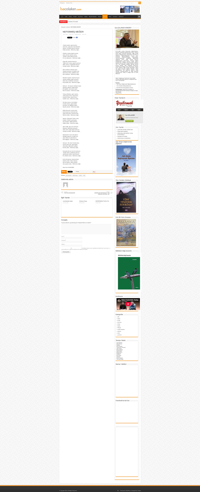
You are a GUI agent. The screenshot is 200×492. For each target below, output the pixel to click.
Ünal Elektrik (119, 342)
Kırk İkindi (118, 355)
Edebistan (118, 353)
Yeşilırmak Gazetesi (121, 347)
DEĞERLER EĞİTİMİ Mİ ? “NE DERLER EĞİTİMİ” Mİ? (102, 193)
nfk (84, 175)
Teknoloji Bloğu (119, 359)
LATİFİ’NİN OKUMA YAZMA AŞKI (125, 129)
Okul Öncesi (119, 344)
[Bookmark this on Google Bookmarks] (77, 37)
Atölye (70, 16)
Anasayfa (63, 27)
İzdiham (118, 356)
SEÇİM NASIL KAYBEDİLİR (74, 21)
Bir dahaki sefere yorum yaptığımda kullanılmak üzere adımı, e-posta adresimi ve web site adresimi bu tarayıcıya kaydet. (85, 249)
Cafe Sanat (119, 348)
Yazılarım (115, 16)
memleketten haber (68, 201)
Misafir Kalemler (92, 16)
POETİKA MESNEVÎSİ (69, 192)
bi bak (118, 320)
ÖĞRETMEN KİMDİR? (122, 131)
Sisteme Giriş (69, 3)
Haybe (85, 16)
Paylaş (77, 171)
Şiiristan (105, 16)
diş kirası (119, 322)
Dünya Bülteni (119, 349)
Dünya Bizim (119, 352)
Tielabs (139, 490)
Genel (118, 324)
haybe (118, 325)
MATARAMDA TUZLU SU (102, 201)
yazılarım (119, 334)
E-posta (63, 240)
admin (66, 34)
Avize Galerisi (119, 358)
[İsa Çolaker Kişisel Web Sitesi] (70, 9)
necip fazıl (75, 175)
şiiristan (68, 27)
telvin (118, 333)
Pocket (74, 37)
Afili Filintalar (119, 346)
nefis (80, 175)
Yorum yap (84, 34)
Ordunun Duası (83, 201)
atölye (118, 318)
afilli (118, 316)
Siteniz (63, 244)
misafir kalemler (121, 329)
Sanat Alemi (119, 351)
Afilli (66, 16)
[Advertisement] (122, 451)
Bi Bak (75, 16)
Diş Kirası (80, 16)
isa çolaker (68, 175)
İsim (62, 236)
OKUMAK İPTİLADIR (122, 136)
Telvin (110, 16)
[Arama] (140, 3)
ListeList (118, 354)
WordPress (128, 490)
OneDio (118, 345)
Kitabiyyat (62, 3)
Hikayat (100, 16)
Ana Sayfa (62, 17)
